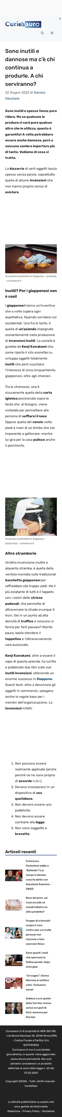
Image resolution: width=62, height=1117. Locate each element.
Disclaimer (48, 1111)
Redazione (13, 1111)
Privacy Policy (31, 1111)
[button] (42, 33)
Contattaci (31, 1085)
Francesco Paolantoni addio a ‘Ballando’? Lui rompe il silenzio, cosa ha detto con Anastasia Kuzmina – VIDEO (38, 875)
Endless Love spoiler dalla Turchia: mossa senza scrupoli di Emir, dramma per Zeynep (38, 1008)
